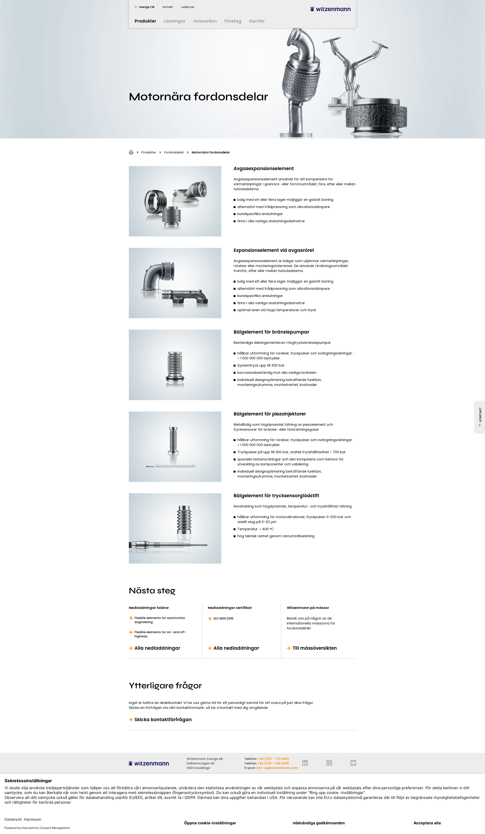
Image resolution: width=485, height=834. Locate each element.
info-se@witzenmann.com (277, 768)
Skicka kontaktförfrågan (163, 719)
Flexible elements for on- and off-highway (160, 634)
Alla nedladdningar (157, 648)
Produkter (148, 152)
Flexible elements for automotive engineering (160, 620)
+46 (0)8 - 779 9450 (273, 759)
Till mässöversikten (315, 648)
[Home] (330, 9)
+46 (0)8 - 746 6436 (273, 763)
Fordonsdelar (174, 152)
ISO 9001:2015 (223, 618)
